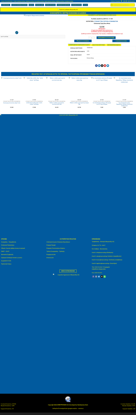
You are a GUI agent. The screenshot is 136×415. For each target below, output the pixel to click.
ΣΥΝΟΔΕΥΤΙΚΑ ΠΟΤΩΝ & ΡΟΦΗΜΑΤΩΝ (106, 21)
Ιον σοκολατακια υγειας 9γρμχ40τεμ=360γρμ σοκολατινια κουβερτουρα (124, 104)
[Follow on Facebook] (93, 276)
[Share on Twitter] (99, 65)
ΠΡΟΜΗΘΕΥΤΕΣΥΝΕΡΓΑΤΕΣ (63, 4)
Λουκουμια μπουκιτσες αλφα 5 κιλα (11, 102)
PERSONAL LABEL (39, 4)
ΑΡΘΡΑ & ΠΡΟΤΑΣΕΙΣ (50, 4)
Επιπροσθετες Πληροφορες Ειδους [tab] (79, 45)
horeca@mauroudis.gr (39, 1)
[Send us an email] (102, 276)
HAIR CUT (31, 4)
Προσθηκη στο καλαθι (106, 37)
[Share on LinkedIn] (107, 65)
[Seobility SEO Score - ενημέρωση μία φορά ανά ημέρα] (68, 399)
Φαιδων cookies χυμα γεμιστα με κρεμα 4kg (79, 103)
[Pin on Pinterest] (105, 65)
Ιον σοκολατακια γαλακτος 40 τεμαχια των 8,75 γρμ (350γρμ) (102, 103)
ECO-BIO (85, 4)
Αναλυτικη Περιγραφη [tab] (98, 45)
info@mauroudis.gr (21, 1)
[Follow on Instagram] (96, 276)
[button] (115, 1)
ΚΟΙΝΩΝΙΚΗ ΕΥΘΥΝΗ (76, 4)
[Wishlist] (121, 1)
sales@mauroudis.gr (30, 1)
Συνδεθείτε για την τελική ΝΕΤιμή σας (102, 31)
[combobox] (122, 5)
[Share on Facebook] (96, 65)
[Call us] (104, 276)
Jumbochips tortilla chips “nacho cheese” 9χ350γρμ (34, 103)
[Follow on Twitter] (99, 276)
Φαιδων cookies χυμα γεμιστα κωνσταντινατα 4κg (57, 103)
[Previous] (1, 94)
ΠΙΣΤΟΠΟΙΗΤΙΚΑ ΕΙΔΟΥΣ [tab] (114, 45)
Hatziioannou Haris (82, 405)
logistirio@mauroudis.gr (50, 1)
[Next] (135, 94)
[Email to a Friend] (102, 65)
